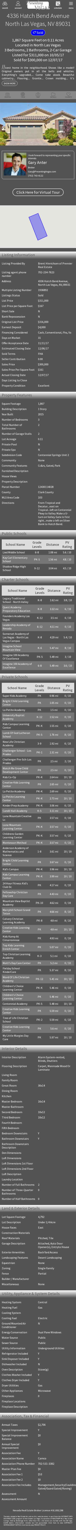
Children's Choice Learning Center (13, 987)
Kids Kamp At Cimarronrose (11, 938)
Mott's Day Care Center (17, 963)
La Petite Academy (14, 710)
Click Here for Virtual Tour (38, 192)
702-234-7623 (46, 272)
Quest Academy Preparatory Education (16, 608)
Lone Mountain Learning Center (12, 826)
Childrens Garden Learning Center (13, 835)
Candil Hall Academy (15, 811)
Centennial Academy (15, 1003)
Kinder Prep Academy (15, 805)
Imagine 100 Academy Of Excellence (16, 656)
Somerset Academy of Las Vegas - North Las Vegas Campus (16, 637)
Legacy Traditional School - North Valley (15, 600)
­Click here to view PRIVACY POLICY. (34, 1525)
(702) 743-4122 (35, 175)
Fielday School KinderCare (11, 970)
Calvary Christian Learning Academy (14, 920)
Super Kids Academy (15, 695)
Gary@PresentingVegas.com (42, 171)
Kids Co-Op (9, 777)
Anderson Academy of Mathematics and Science (16, 851)
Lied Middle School (14, 552)
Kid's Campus (11, 869)
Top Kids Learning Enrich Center (13, 947)
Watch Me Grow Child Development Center (15, 770)
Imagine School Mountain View (12, 647)
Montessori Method (14, 842)
